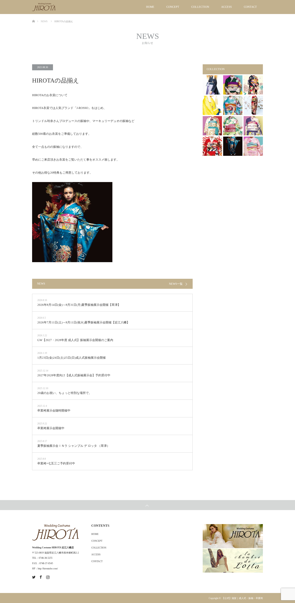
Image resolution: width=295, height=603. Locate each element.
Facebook (40, 576)
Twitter (33, 576)
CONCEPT (172, 6)
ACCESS (226, 6)
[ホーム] (33, 15)
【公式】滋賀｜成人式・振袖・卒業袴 (242, 598)
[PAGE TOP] (147, 505)
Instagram (47, 576)
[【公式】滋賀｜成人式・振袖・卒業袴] (55, 7)
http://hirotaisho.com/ (48, 568)
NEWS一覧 (176, 284)
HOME (150, 6)
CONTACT (250, 6)
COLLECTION (200, 6)
